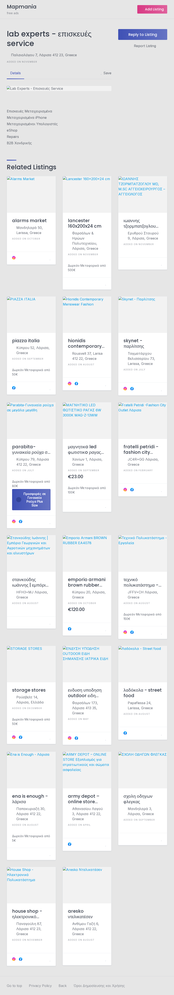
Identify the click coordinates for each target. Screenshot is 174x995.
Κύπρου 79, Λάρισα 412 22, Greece (32, 462)
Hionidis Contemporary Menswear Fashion (85, 343)
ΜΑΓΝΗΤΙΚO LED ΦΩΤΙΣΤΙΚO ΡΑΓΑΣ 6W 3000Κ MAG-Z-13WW (86, 449)
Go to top (14, 986)
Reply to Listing (142, 34)
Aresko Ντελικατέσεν (80, 914)
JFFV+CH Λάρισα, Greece (143, 594)
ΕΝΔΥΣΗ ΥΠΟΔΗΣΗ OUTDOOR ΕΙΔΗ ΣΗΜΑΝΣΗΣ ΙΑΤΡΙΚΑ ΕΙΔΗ (85, 693)
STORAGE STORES (29, 690)
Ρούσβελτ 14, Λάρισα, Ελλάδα (30, 699)
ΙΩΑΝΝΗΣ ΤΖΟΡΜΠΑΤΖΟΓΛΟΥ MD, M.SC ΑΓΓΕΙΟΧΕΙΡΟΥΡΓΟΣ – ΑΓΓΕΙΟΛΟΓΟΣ (140, 223)
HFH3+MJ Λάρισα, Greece (32, 594)
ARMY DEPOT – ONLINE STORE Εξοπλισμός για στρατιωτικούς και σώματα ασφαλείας (86, 799)
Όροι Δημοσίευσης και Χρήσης (99, 986)
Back (63, 986)
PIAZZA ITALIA (26, 340)
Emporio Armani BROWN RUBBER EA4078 (86, 582)
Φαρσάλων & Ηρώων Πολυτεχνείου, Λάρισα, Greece (85, 241)
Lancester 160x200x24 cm (84, 223)
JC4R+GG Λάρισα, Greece (143, 462)
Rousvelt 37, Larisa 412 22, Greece (87, 356)
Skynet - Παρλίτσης (133, 343)
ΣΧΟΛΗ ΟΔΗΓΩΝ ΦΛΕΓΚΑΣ (138, 799)
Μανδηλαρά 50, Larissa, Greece (29, 230)
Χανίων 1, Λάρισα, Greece (87, 462)
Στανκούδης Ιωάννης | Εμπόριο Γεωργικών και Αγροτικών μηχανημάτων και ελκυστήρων (30, 582)
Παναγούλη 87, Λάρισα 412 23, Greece (29, 929)
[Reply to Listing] (45, 258)
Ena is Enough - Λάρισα (30, 799)
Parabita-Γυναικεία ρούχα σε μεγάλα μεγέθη (30, 449)
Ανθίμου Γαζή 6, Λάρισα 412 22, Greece (85, 929)
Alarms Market (29, 220)
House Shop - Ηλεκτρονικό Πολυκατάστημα (27, 914)
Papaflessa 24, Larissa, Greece (140, 705)
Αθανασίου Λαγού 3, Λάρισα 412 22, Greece (87, 814)
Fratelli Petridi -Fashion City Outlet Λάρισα (141, 449)
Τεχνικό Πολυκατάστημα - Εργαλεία (141, 582)
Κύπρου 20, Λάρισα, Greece (89, 594)
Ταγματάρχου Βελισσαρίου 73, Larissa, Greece (141, 358)
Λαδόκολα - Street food (142, 693)
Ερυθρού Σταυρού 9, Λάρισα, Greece (143, 235)
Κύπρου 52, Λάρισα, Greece (33, 350)
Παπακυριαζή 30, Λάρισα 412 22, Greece (30, 814)
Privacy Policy (40, 986)
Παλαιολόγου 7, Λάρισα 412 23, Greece (44, 55)
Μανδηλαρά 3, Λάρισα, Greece (141, 811)
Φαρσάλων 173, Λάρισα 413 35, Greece (85, 708)
